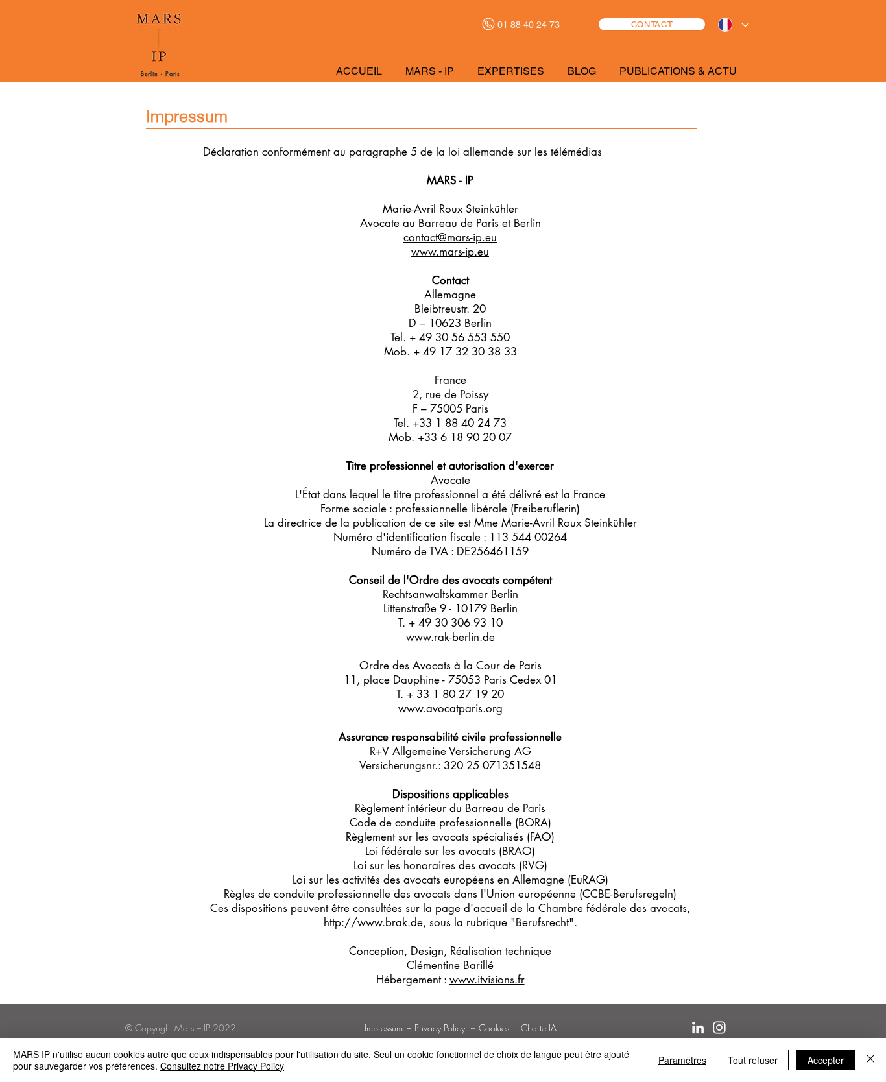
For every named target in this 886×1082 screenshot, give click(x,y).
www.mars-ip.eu (450, 252)
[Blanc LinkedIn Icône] (697, 1027)
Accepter (826, 1059)
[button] (431, 71)
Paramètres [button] (682, 1059)
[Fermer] (870, 1060)
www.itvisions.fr (487, 979)
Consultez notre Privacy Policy (222, 1065)
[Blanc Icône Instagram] (719, 1027)
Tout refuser (753, 1059)
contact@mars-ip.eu (450, 237)
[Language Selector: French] (733, 24)
